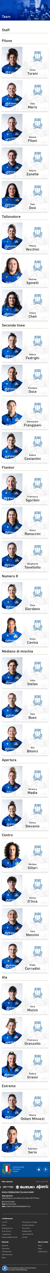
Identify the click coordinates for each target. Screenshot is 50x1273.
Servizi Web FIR (27, 1234)
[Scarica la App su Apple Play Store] (39, 1169)
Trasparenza (6, 1234)
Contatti (24, 1237)
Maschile (5, 1245)
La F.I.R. (4, 1222)
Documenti (26, 1228)
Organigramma (7, 1228)
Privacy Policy (30, 1268)
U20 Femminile (7, 1254)
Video (40, 1248)
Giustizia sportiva (28, 1225)
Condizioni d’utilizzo (18, 1268)
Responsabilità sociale (9, 1237)
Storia (4, 1225)
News (4, 1258)
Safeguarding (26, 1231)
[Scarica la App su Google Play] (45, 1169)
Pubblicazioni (42, 1251)
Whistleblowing (22, 1270)
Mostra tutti (40, 1181)
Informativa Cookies (9, 1270)
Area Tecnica (6, 1231)
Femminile (5, 1248)
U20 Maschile (6, 1251)
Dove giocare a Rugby (29, 1222)
